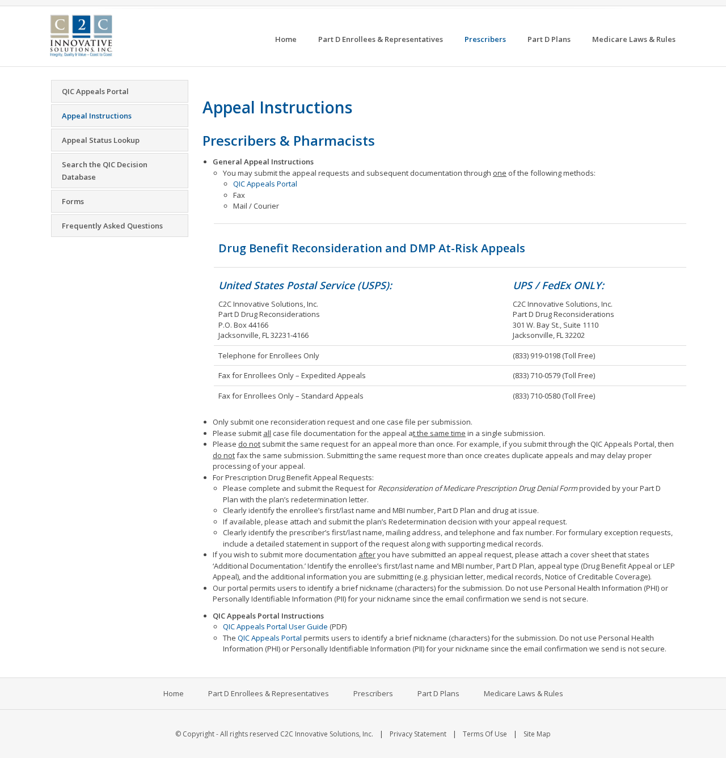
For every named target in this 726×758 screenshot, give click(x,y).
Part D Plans (438, 693)
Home (173, 693)
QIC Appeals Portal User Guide (275, 626)
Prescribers (373, 693)
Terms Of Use (485, 734)
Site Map (537, 734)
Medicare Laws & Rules (523, 693)
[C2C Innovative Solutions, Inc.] (81, 34)
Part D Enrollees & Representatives (268, 693)
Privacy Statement (418, 734)
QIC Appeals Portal (265, 184)
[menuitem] (285, 39)
